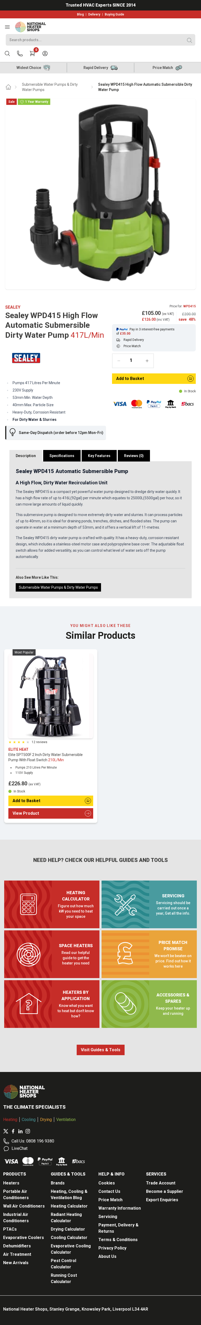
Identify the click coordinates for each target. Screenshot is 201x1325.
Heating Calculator (69, 1206)
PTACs (10, 1229)
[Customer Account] (45, 53)
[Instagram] (27, 1131)
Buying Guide (114, 14)
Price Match (110, 1199)
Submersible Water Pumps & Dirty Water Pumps (50, 87)
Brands (58, 1183)
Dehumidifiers (17, 1245)
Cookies (106, 1183)
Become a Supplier (164, 1191)
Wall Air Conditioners (24, 1206)
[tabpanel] (100, 530)
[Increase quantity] (147, 361)
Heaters (11, 1183)
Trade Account (160, 1183)
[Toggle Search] (7, 53)
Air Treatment (17, 1254)
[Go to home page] (8, 87)
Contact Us (109, 1191)
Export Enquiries (162, 1199)
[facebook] (13, 1131)
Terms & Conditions (118, 1239)
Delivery (94, 14)
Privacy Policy (112, 1248)
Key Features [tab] (99, 456)
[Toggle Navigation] (7, 27)
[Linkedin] (20, 1131)
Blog (80, 14)
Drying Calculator (68, 1229)
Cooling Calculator (69, 1237)
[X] (5, 1131)
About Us (107, 1256)
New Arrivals (16, 1262)
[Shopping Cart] (32, 53)
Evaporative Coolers (23, 1237)
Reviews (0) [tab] (134, 456)
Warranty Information (119, 1208)
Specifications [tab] (61, 456)
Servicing (107, 1216)
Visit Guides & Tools (100, 1049)
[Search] (189, 40)
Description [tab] (26, 456)
